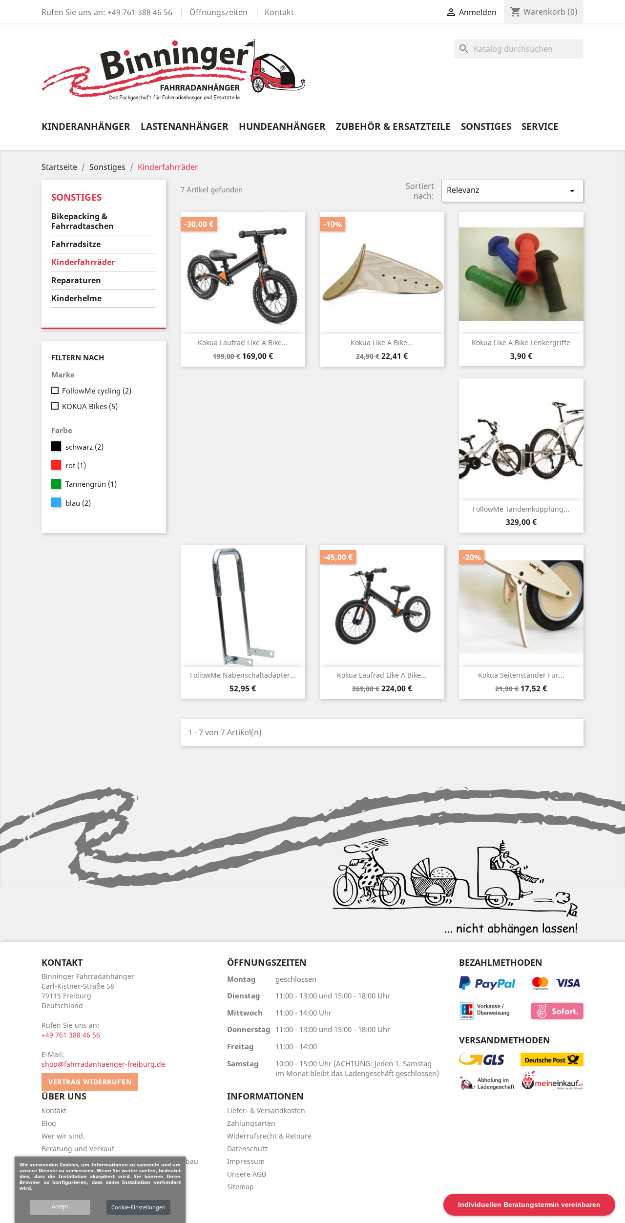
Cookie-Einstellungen (138, 1207)
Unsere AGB (246, 1174)
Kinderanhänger (86, 126)
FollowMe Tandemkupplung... (521, 509)
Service (540, 126)
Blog (49, 1123)
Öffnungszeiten (218, 12)
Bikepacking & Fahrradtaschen (82, 221)
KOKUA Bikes (90, 406)
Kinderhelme (76, 298)
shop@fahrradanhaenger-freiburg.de (103, 1064)
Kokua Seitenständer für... (521, 675)
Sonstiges (486, 126)
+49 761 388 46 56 (139, 12)
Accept (60, 1206)
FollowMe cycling (96, 390)
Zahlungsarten (251, 1123)
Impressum (246, 1161)
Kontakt (279, 12)
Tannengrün (91, 484)
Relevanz (512, 191)
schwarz (84, 447)
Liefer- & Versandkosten (266, 1110)
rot (75, 465)
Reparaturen (76, 280)
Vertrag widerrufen (89, 1081)
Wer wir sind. (63, 1135)
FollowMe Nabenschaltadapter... (243, 675)
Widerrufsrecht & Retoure (269, 1135)
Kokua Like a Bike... (382, 342)
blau (78, 503)
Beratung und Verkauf (78, 1148)
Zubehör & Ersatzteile (393, 126)
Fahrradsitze (76, 244)
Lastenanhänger (185, 126)
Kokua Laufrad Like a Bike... (243, 342)
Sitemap (240, 1186)
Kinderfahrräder (83, 262)
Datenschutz (247, 1148)
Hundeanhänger (282, 126)
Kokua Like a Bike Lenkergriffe (521, 342)
